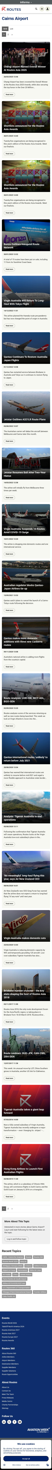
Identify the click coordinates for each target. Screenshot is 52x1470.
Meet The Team (8, 1394)
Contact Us (6, 1391)
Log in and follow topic (16, 1239)
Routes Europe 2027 (10, 1337)
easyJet (23, 1261)
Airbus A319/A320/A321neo (14, 1283)
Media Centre (7, 1401)
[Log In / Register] (47, 8)
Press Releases (8, 1398)
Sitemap (5, 1408)
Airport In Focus (9, 1270)
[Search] (36, 8)
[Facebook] (14, 1422)
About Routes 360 (9, 1353)
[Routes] (11, 9)
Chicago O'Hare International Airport (17, 1292)
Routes (28, 1257)
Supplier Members (9, 1367)
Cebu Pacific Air (9, 1296)
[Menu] (41, 8)
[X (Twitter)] (9, 1422)
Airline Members (8, 1357)
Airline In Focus (40, 1266)
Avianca (28, 1266)
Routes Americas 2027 (11, 1330)
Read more (9, 94)
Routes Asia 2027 (9, 1333)
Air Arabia (6, 1275)
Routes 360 (38, 1257)
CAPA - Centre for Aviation (13, 1257)
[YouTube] (20, 1422)
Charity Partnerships (10, 1405)
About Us (5, 1387)
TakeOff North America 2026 (13, 1326)
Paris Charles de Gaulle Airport (15, 1279)
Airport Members (8, 1360)
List (11, 29)
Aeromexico (22, 1270)
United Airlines (25, 1275)
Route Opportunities (10, 1374)
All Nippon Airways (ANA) (13, 1266)
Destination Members (10, 1364)
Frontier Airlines (40, 1292)
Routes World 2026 (10, 1261)
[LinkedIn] (4, 1422)
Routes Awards (8, 1340)
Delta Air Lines (35, 1270)
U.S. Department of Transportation (16, 1288)
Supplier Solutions (9, 1371)
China (15, 1275)
